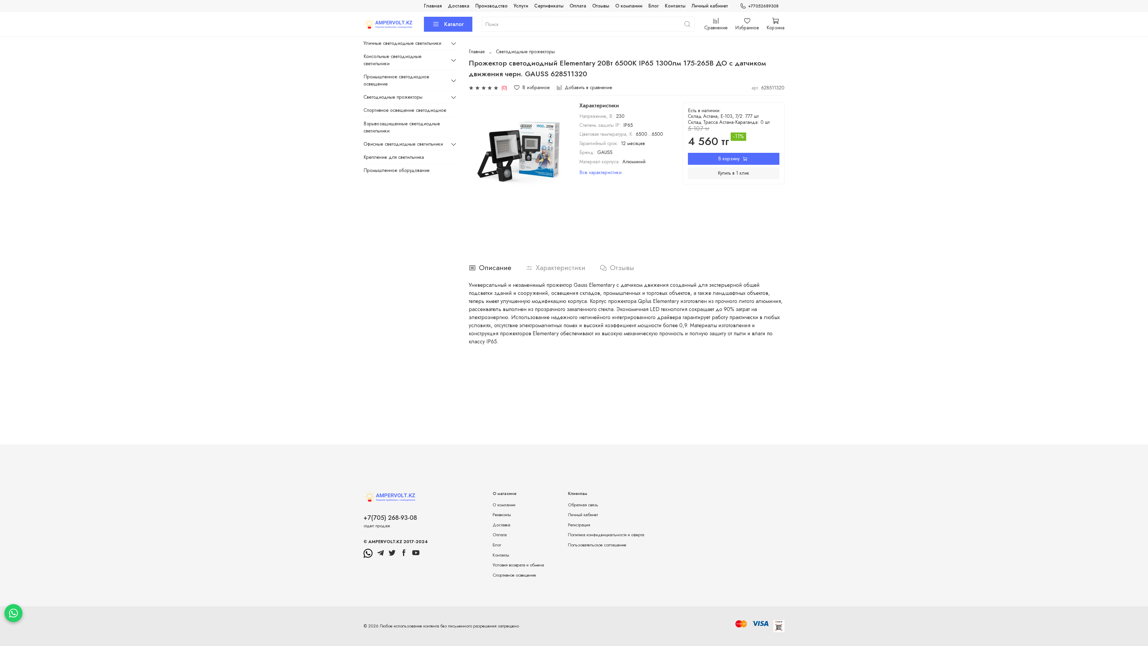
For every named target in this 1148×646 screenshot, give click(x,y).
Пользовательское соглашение (597, 545)
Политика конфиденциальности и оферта (606, 535)
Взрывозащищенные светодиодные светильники (402, 127)
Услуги (521, 5)
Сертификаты (549, 5)
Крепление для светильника (394, 157)
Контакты (675, 5)
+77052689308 (763, 6)
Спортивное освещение (514, 575)
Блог (653, 5)
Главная (433, 5)
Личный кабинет (709, 5)
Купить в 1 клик (733, 173)
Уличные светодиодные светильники (402, 43)
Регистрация (579, 525)
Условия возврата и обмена (518, 565)
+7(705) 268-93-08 (390, 517)
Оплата (578, 5)
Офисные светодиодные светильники (403, 144)
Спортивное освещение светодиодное (405, 110)
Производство (491, 5)
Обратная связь (583, 505)
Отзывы (600, 5)
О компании (628, 5)
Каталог (454, 24)
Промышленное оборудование (397, 170)
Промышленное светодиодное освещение (396, 80)
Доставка (458, 5)
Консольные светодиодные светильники (393, 60)
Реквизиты (502, 515)
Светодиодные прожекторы (525, 51)
